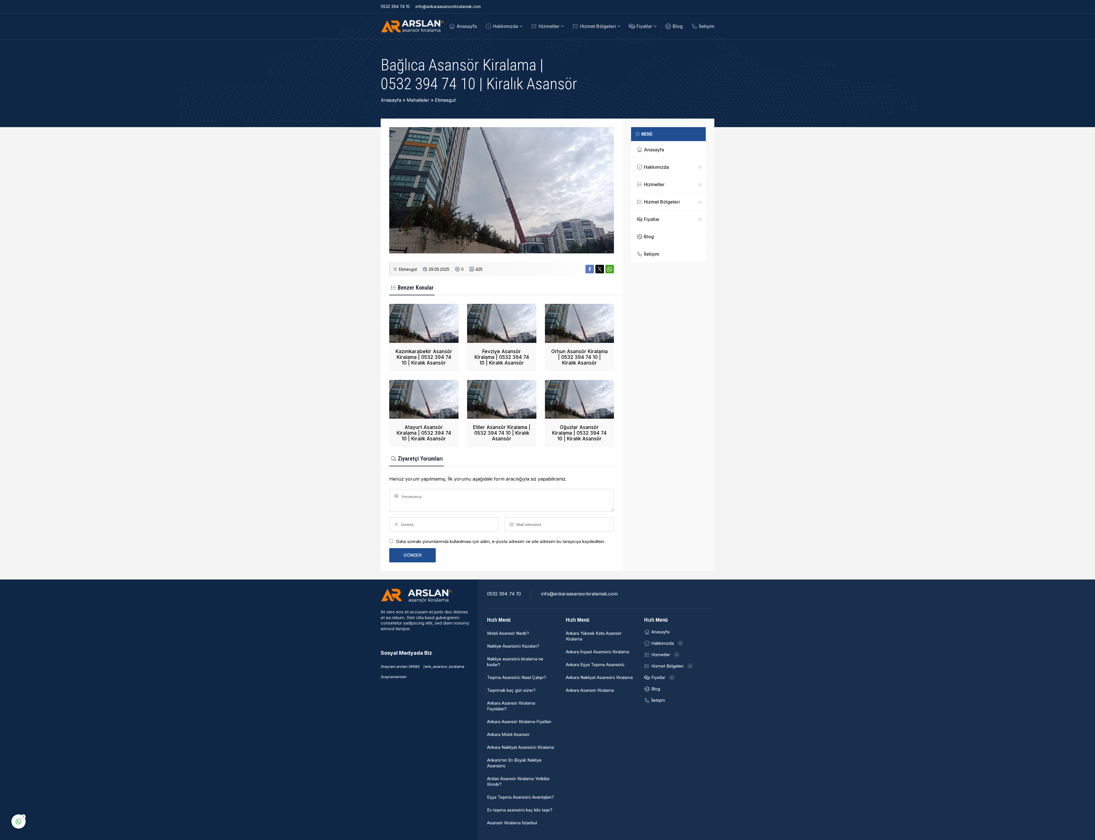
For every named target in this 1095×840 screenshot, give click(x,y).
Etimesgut (445, 100)
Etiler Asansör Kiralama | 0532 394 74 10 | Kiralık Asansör (501, 433)
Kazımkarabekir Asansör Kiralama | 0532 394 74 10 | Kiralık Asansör (424, 357)
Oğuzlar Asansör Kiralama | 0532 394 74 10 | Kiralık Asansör (579, 433)
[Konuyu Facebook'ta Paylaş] (589, 269)
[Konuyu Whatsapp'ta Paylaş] (609, 269)
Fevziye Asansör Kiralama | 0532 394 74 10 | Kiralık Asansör (501, 357)
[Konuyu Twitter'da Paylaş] (599, 269)
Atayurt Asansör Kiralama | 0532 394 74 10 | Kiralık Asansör (424, 433)
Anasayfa (391, 100)
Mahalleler (418, 100)
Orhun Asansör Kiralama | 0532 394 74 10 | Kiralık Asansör (579, 357)
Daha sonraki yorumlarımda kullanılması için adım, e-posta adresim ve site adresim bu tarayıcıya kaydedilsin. (500, 541)
